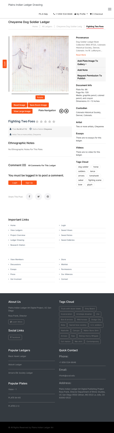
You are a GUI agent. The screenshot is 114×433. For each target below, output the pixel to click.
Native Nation (42, 129)
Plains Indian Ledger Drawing (25, 4)
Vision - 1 (12, 389)
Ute (97, 314)
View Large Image (22, 111)
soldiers (81, 171)
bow (80, 184)
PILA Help (43, 14)
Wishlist (64, 264)
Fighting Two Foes (95, 26)
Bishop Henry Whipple (88, 336)
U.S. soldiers (96, 325)
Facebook (15, 337)
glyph (89, 184)
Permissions (66, 269)
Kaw (73, 336)
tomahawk (94, 175)
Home (35, 26)
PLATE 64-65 (14, 397)
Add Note (82, 70)
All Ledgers (47, 26)
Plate (19, 129)
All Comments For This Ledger (42, 165)
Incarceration (66, 314)
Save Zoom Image (38, 105)
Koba (63, 325)
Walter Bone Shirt (91, 330)
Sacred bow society (77, 325)
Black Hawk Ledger (17, 356)
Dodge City (96, 319)
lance (92, 171)
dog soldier (83, 167)
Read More (81, 55)
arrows (81, 175)
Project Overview (17, 235)
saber (80, 180)
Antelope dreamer (84, 314)
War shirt (78, 341)
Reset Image (19, 105)
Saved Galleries (68, 240)
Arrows (64, 336)
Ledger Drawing (17, 240)
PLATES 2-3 (13, 406)
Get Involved (15, 279)
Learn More (17, 322)
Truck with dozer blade (71, 308)
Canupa (76, 330)
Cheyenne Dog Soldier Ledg (69, 26)
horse (95, 167)
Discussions (15, 264)
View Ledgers (16, 230)
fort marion (65, 341)
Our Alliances (67, 274)
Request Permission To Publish (89, 77)
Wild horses (82, 319)
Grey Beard (90, 308)
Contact (64, 279)
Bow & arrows (67, 319)
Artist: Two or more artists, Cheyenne (26, 134)
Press (12, 274)
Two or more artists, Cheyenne (90, 126)
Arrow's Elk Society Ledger (20, 373)
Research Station (17, 245)
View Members (16, 259)
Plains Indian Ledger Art (42, 427)
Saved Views (66, 230)
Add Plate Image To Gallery (87, 62)
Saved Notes (66, 235)
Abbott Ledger (15, 364)
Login (14, 183)
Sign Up (29, 183)
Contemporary (92, 341)
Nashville (65, 330)
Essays (13, 269)
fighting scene (94, 180)
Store (63, 259)
